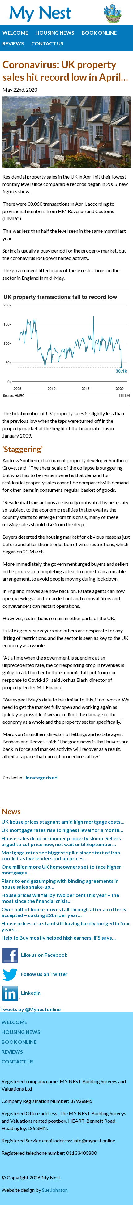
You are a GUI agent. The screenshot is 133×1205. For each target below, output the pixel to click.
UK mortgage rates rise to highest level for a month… (62, 830)
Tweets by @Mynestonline (30, 1009)
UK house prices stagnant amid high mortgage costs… (63, 822)
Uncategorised (40, 777)
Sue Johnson (55, 1190)
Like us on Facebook (44, 955)
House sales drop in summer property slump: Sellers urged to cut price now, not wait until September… (61, 841)
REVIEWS (13, 43)
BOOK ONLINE (99, 32)
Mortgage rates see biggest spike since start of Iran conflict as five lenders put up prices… (61, 855)
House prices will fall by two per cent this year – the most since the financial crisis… (60, 898)
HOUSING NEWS (55, 32)
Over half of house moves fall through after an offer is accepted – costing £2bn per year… (64, 912)
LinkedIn (31, 993)
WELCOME (15, 32)
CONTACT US (47, 43)
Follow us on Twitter (44, 974)
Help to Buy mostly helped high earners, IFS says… (59, 937)
